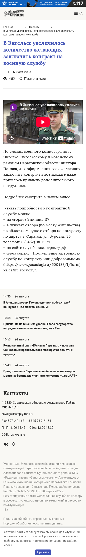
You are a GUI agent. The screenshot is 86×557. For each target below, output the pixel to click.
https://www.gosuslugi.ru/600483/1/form (41, 264)
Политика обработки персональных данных (33, 518)
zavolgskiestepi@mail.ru (17, 414)
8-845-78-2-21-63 (13, 420)
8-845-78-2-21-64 (39, 420)
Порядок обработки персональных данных (33, 523)
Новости (34, 27)
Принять (43, 552)
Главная (8, 27)
